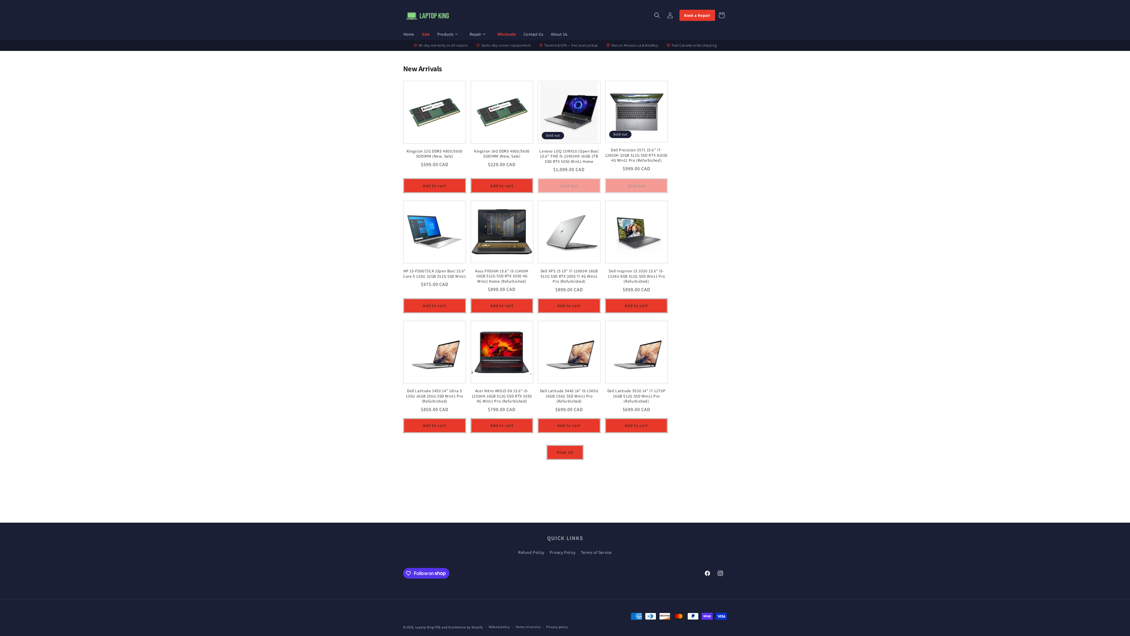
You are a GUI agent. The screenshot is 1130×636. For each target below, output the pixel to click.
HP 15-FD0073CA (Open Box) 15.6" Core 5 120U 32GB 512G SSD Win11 (434, 274)
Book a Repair (697, 15)
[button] (449, 34)
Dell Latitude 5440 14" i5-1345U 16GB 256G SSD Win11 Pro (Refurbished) (569, 396)
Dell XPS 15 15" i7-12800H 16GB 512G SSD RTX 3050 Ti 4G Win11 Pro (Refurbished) (569, 276)
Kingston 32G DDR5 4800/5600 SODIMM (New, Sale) (435, 154)
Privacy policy (557, 627)
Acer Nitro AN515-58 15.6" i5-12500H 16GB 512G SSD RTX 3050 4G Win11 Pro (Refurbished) (502, 396)
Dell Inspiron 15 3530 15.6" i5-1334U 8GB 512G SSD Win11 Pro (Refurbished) (636, 276)
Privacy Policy (562, 552)
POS (438, 627)
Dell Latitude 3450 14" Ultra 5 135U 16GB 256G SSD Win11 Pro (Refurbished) (434, 396)
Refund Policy (531, 552)
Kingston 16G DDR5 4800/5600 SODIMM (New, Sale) (502, 154)
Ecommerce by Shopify (465, 627)
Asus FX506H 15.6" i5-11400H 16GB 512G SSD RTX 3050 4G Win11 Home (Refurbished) (502, 276)
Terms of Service (596, 552)
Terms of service (528, 627)
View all (565, 452)
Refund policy (499, 627)
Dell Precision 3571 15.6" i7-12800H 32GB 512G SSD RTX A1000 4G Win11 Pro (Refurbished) (636, 155)
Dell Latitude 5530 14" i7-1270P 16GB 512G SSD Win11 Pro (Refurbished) (636, 396)
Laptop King (424, 627)
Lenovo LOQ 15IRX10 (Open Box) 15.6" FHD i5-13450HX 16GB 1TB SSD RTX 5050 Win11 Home (569, 156)
